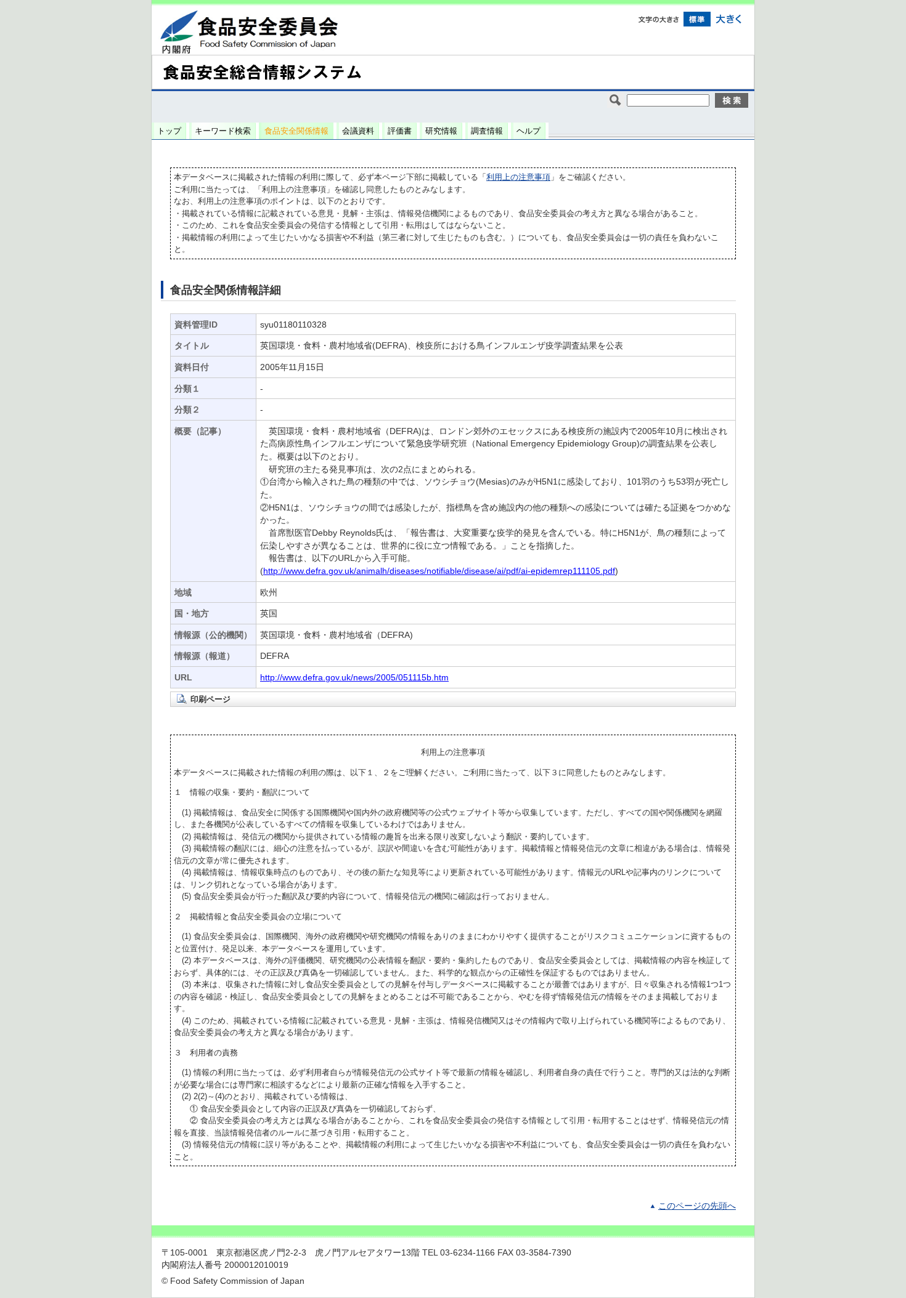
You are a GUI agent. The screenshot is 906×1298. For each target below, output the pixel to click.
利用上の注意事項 (518, 177)
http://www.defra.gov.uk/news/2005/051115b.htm (354, 677)
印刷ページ (210, 699)
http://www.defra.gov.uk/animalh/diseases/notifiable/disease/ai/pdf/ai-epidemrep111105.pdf (439, 571)
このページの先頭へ (697, 1206)
